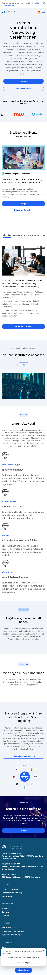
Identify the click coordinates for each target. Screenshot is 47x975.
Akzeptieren (23, 970)
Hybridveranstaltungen (12, 935)
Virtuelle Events (8, 928)
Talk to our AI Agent (23, 963)
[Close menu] (44, 3)
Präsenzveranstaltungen (13, 931)
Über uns (6, 908)
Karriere (5, 912)
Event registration (10, 889)
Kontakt (5, 915)
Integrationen (8, 896)
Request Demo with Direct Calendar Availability (23, 958)
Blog (4, 947)
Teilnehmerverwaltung (12, 893)
